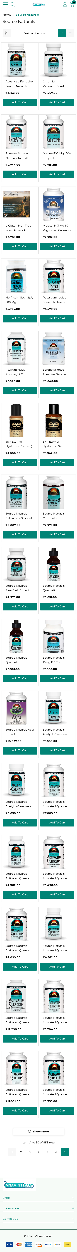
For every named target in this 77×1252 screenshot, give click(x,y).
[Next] (65, 1152)
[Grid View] (62, 33)
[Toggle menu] (5, 4)
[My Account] (65, 4)
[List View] (70, 33)
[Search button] (13, 4)
